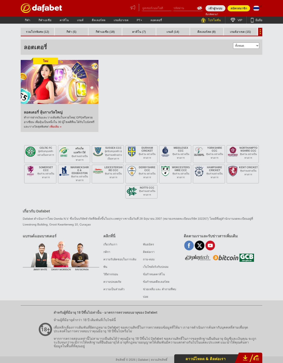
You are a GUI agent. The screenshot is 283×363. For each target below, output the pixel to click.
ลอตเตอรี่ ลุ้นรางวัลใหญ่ (43, 112)
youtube (210, 245)
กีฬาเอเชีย (45, 20)
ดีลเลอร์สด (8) (206, 31)
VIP (239, 20)
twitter (199, 245)
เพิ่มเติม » (56, 126)
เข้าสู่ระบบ (215, 8)
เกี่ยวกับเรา (110, 244)
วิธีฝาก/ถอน (110, 274)
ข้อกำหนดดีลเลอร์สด (156, 281)
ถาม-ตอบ (149, 259)
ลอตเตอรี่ (156, 20)
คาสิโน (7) (139, 31)
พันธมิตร (148, 244)
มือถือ (258, 20)
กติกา (106, 251)
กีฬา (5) (71, 31)
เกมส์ (80, 20)
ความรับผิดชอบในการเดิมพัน (119, 263)
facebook (189, 245)
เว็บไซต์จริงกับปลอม (155, 266)
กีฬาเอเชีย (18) (105, 31)
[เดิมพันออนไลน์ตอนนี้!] (41, 8)
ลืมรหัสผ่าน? (212, 14)
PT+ (139, 20)
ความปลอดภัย (112, 281)
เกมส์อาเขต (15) (240, 31)
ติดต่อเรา (149, 251)
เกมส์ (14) (173, 31)
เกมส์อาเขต (121, 20)
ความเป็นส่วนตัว (114, 289)
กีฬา (27, 20)
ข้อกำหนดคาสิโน (154, 274)
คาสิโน (64, 20)
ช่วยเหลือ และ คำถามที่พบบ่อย (159, 292)
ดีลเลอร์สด (98, 20)
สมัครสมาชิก (239, 8)
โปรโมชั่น (214, 20)
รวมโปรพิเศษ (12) (37, 31)
